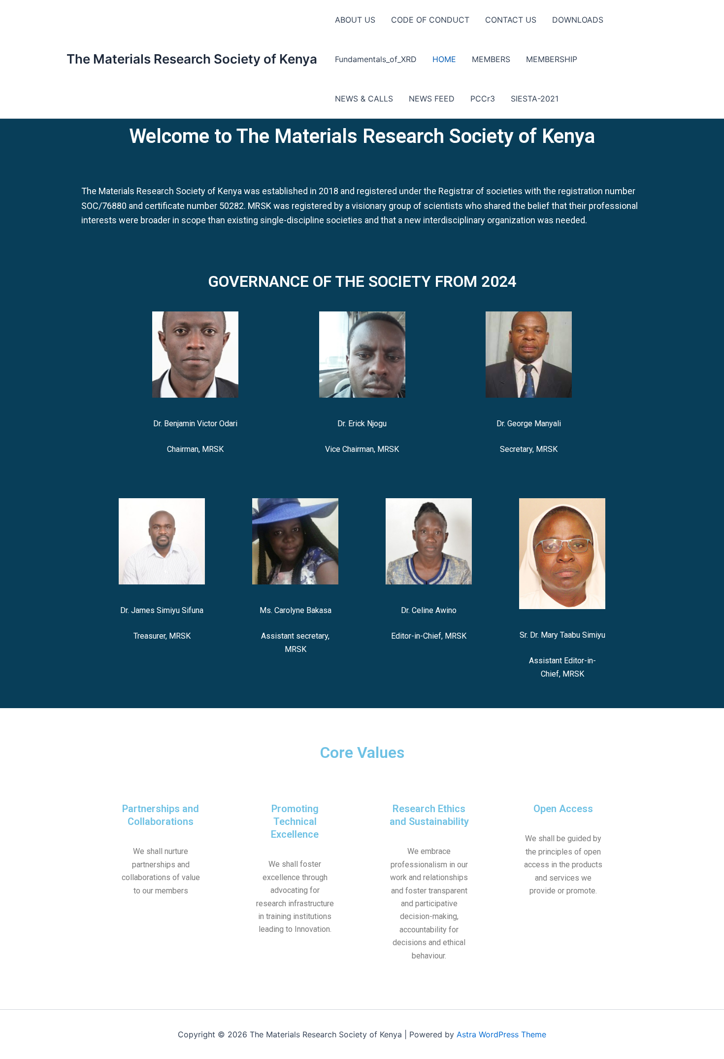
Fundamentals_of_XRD (376, 59)
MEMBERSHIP (551, 59)
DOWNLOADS (577, 20)
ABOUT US (355, 20)
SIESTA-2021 (535, 98)
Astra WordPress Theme (501, 1034)
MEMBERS (491, 59)
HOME (444, 59)
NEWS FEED (432, 98)
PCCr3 (482, 98)
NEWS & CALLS (364, 98)
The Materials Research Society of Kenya (191, 59)
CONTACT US (510, 20)
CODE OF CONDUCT (430, 20)
